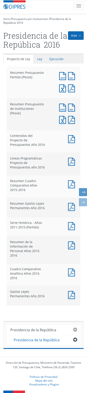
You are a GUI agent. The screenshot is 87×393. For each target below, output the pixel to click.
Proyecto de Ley (18, 59)
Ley (39, 59)
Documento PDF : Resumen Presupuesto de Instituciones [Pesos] (72, 119)
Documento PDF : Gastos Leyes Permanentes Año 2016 (72, 294)
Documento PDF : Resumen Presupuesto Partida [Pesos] (72, 88)
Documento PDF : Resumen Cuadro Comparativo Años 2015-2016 (72, 184)
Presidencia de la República (33, 329)
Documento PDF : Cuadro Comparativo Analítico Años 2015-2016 (72, 272)
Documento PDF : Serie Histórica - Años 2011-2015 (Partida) (72, 226)
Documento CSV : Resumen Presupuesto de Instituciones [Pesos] (72, 107)
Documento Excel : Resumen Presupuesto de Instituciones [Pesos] (63, 119)
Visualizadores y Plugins (44, 384)
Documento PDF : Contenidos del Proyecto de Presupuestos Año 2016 (72, 139)
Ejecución (56, 59)
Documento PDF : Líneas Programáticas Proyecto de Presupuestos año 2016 (72, 161)
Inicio (6, 19)
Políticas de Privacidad (43, 376)
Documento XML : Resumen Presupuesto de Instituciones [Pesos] (63, 107)
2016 (20, 23)
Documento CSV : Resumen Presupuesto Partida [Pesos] (72, 75)
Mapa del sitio (44, 380)
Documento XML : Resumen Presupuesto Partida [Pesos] (63, 75)
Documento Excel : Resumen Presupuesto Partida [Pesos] (63, 88)
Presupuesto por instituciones (29, 19)
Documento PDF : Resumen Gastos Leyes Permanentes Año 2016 (72, 206)
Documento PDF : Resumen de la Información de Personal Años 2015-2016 (72, 245)
